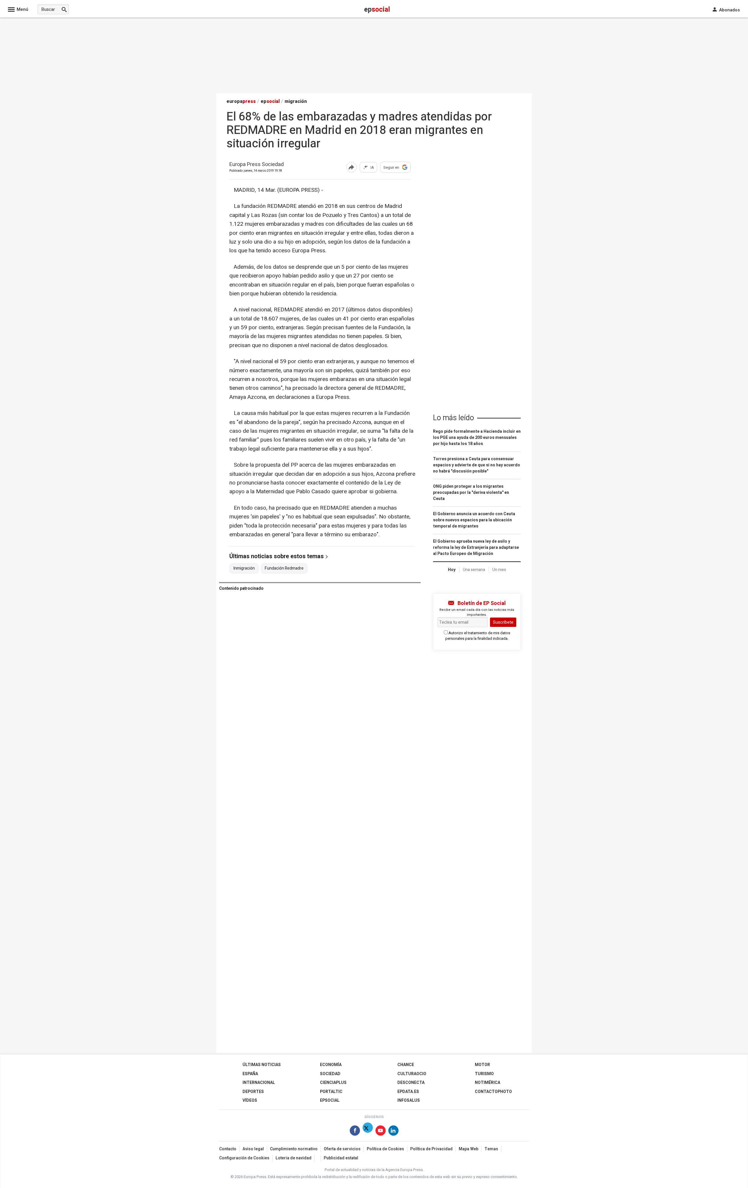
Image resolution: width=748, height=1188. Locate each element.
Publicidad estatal (341, 1158)
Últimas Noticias (262, 1065)
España (250, 1074)
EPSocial (330, 1100)
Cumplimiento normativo (294, 1149)
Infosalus (408, 1100)
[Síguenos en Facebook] (355, 1131)
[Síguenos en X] (368, 1131)
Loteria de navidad (293, 1158)
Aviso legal (253, 1149)
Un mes (499, 570)
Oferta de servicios (342, 1149)
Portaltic (331, 1092)
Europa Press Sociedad (256, 165)
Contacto (227, 1149)
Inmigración (244, 568)
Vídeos (250, 1100)
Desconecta (411, 1083)
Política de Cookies (385, 1149)
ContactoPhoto (493, 1092)
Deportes (253, 1092)
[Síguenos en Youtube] (381, 1131)
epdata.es (408, 1092)
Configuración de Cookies (244, 1158)
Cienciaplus (333, 1083)
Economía (331, 1065)
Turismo (484, 1074)
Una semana (474, 570)
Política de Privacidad (431, 1149)
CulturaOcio (411, 1074)
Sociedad (330, 1074)
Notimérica (487, 1083)
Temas (491, 1149)
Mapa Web (468, 1149)
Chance (405, 1065)
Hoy (452, 570)
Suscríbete (503, 622)
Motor (482, 1065)
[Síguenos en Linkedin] (393, 1131)
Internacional (259, 1083)
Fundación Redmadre (284, 568)
